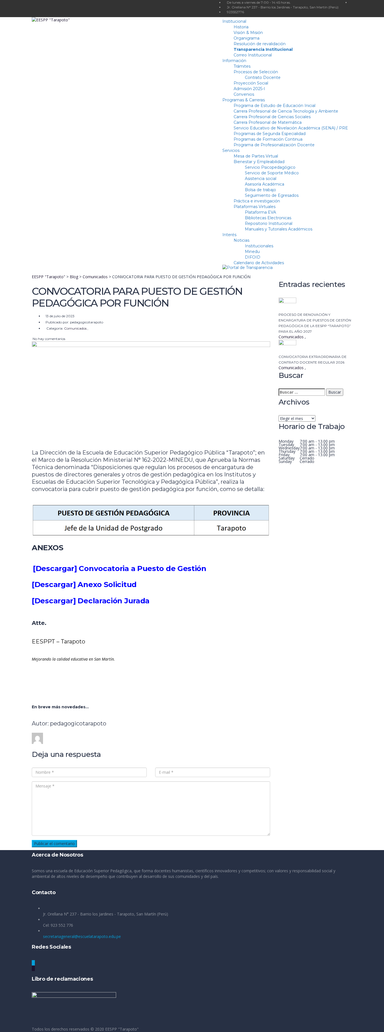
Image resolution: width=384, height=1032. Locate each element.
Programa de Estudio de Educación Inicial (274, 105)
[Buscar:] (302, 392)
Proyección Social (251, 83)
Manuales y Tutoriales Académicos (278, 229)
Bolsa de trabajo (260, 189)
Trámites (242, 66)
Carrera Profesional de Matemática (268, 122)
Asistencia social (260, 178)
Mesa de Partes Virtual (256, 156)
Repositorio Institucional (268, 223)
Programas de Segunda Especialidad (270, 133)
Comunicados (292, 336)
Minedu (252, 251)
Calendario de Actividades (259, 262)
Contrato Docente (263, 77)
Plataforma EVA (260, 212)
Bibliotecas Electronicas (268, 217)
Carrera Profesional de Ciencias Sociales (272, 116)
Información (234, 60)
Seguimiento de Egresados (272, 195)
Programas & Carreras (243, 99)
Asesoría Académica (264, 184)
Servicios (231, 150)
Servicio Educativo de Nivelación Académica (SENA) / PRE (291, 128)
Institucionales (259, 245)
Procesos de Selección (256, 71)
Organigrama (246, 38)
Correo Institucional (253, 55)
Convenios (244, 94)
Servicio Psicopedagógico (270, 167)
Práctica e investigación (257, 201)
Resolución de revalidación (260, 43)
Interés (229, 234)
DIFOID (252, 257)
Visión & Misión (248, 32)
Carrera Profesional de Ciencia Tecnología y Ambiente (286, 111)
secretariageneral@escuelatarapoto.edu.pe (82, 936)
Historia (241, 26)
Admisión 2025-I (249, 88)
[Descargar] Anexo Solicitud (84, 584)
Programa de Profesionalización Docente (274, 144)
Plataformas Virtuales (254, 206)
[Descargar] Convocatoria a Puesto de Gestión (119, 568)
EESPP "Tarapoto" (122, 1029)
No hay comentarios (48, 339)
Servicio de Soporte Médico (272, 172)
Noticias (241, 240)
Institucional (234, 21)
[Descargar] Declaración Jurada (91, 600)
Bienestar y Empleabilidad (259, 161)
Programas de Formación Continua (268, 139)
